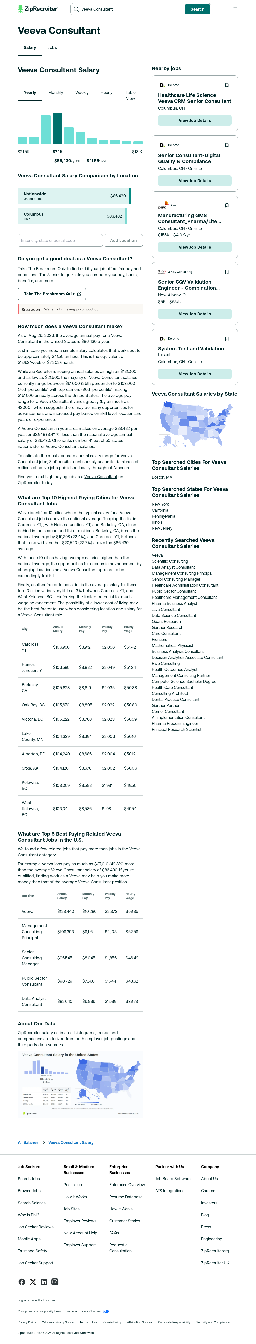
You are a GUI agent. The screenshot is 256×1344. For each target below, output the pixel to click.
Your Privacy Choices (86, 1311)
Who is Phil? (28, 1215)
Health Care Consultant (172, 687)
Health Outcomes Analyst (175, 669)
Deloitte (173, 85)
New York (160, 504)
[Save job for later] (227, 85)
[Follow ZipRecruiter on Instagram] (55, 1281)
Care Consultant (166, 633)
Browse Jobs (29, 1190)
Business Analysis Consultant (178, 651)
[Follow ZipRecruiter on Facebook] (22, 1281)
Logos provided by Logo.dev (37, 1300)
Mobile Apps (29, 1239)
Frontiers (159, 639)
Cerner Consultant (168, 711)
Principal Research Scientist (177, 729)
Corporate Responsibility (174, 1322)
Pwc (174, 205)
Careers (208, 1190)
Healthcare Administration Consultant (185, 585)
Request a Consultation (121, 1248)
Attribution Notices (139, 1322)
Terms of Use (89, 1322)
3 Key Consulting (180, 272)
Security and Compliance (213, 1322)
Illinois (157, 522)
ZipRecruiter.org (215, 1251)
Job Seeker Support (35, 1263)
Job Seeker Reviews (36, 1227)
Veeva (157, 555)
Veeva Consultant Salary (71, 1142)
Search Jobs (29, 1178)
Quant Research (166, 621)
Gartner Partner (166, 705)
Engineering (211, 1239)
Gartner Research (168, 627)
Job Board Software (173, 1178)
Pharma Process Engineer (175, 723)
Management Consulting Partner (181, 675)
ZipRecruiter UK (215, 1263)
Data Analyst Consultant (173, 567)
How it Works (75, 1196)
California (160, 510)
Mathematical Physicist (172, 645)
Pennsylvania (164, 516)
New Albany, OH (173, 295)
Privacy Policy (27, 1322)
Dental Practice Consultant (176, 699)
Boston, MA (162, 477)
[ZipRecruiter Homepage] (38, 9)
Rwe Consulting (166, 663)
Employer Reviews (80, 1221)
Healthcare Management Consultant (184, 597)
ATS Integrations (170, 1190)
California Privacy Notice (58, 1322)
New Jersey (162, 528)
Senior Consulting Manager (176, 579)
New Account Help (81, 1233)
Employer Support (80, 1245)
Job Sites (72, 1209)
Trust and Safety (32, 1251)
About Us (209, 1178)
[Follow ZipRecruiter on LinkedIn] (44, 1281)
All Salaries (28, 1142)
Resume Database (126, 1196)
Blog (205, 1215)
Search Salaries (32, 1203)
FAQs (114, 1233)
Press (206, 1227)
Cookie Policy (112, 1322)
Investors (209, 1203)
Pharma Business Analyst (174, 603)
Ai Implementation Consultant (178, 717)
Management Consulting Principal (182, 573)
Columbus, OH (171, 108)
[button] (235, 9)
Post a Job (73, 1184)
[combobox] (132, 9)
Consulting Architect (170, 693)
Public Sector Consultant (174, 591)
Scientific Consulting (170, 561)
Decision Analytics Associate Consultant (188, 657)
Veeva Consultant (100, 476)
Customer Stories (125, 1221)
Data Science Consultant (174, 615)
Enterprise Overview (127, 1184)
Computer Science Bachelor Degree (184, 681)
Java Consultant (166, 609)
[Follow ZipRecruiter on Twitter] (33, 1281)
